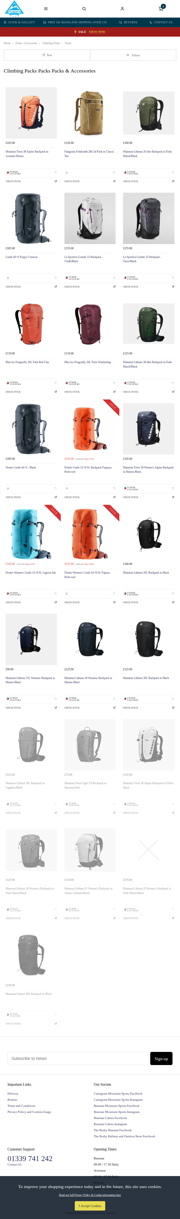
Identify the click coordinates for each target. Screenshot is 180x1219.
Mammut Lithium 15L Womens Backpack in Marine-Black (30, 680)
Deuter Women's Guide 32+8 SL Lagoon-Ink (31, 572)
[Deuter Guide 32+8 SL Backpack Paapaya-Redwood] (90, 429)
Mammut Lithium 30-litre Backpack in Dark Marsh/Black (147, 364)
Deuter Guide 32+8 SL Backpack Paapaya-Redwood (88, 470)
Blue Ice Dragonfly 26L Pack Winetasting (87, 362)
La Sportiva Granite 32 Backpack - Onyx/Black (142, 259)
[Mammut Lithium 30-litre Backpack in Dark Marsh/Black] (148, 323)
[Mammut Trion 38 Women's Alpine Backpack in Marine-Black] (148, 429)
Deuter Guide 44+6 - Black (21, 467)
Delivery (13, 1093)
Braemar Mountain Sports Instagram (116, 1112)
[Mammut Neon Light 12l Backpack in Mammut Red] (90, 744)
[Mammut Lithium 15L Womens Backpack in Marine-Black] (31, 639)
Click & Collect (21, 22)
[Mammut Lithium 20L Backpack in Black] (148, 534)
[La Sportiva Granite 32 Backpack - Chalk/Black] (90, 218)
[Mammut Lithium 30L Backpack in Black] (148, 639)
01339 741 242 (30, 1158)
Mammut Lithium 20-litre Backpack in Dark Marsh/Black (147, 154)
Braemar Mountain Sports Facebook (116, 1106)
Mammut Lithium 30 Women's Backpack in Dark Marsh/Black (30, 891)
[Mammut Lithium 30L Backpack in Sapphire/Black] (31, 744)
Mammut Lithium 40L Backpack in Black (29, 994)
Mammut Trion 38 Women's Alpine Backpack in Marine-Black (148, 470)
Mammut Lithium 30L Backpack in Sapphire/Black (25, 785)
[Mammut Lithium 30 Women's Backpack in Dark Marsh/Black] (31, 850)
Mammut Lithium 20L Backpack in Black (146, 572)
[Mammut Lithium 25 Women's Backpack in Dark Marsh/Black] (148, 850)
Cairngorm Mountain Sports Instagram (118, 1099)
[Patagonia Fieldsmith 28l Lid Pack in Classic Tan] (90, 113)
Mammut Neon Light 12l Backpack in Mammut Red (85, 785)
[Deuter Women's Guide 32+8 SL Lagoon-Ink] (31, 534)
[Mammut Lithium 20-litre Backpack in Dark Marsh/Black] (148, 113)
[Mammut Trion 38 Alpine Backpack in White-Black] (148, 744)
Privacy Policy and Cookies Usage (29, 1112)
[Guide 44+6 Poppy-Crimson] (31, 218)
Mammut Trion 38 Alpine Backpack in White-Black (148, 785)
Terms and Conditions (21, 1106)
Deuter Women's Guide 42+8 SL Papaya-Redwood (87, 575)
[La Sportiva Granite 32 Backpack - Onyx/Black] (148, 218)
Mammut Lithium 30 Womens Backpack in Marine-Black (88, 680)
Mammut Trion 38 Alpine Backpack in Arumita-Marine (27, 154)
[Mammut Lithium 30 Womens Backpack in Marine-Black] (90, 639)
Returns (130, 22)
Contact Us (163, 22)
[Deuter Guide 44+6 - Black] (31, 429)
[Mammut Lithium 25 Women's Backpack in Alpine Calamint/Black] (90, 850)
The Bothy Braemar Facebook (113, 1130)
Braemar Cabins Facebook (110, 1118)
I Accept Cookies (90, 1206)
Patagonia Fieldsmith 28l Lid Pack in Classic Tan (89, 154)
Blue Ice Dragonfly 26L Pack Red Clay (27, 362)
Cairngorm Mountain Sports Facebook (118, 1093)
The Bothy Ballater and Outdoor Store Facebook (124, 1136)
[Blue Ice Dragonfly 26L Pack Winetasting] (90, 323)
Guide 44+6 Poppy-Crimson (22, 257)
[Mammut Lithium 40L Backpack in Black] (31, 955)
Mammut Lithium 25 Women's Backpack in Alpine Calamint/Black (88, 891)
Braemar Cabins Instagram (110, 1124)
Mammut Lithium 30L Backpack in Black (146, 678)
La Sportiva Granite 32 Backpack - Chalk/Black (83, 259)
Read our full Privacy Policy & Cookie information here (90, 1195)
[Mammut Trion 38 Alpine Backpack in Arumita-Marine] (31, 113)
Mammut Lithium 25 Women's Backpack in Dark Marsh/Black (147, 891)
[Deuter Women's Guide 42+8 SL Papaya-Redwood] (90, 534)
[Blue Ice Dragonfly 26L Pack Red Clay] (31, 323)
